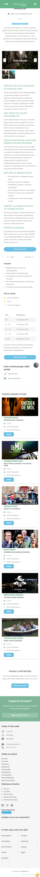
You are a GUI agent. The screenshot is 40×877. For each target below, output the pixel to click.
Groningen (4, 858)
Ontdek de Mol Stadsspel (14, 420)
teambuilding (19, 595)
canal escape (7, 638)
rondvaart (14, 638)
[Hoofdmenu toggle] (35, 4)
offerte (19, 237)
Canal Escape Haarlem (13, 641)
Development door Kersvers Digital (30, 874)
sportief (21, 461)
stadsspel (12, 549)
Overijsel (24, 836)
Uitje (12, 14)
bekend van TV (8, 417)
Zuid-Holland (5, 841)
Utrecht (3, 852)
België (23, 852)
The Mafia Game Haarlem (13, 597)
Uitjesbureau (25, 871)
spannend (15, 417)
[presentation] (4, 60)
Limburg (24, 847)
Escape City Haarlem (12, 509)
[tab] (10, 835)
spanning (15, 461)
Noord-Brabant (6, 847)
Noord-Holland (6, 836)
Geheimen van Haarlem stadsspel (17, 552)
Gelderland (24, 841)
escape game (7, 506)
